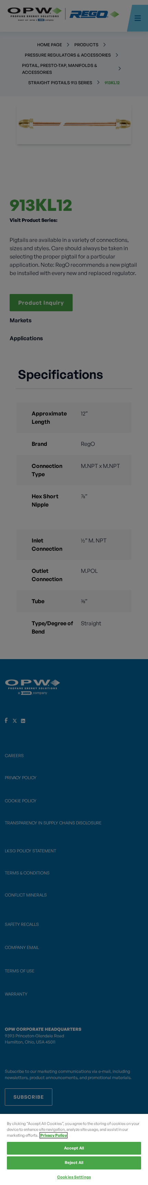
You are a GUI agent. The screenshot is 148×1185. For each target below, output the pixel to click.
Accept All (74, 1148)
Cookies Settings (74, 1177)
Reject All (74, 1162)
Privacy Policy (53, 1135)
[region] (74, 1149)
